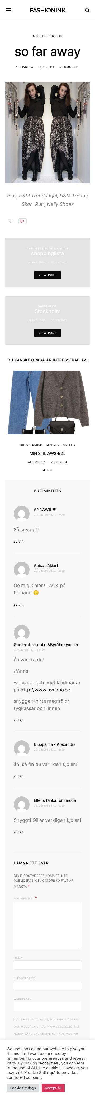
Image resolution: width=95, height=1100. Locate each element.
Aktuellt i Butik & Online (48, 248)
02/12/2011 (59, 320)
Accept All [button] (53, 1088)
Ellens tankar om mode (55, 800)
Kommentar (24, 898)
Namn (18, 957)
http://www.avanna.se (45, 689)
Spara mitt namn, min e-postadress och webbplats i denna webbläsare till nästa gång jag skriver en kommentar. (47, 1026)
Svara (19, 541)
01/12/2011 (46, 66)
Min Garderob (31, 444)
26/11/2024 (59, 462)
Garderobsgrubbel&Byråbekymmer (46, 644)
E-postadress (25, 978)
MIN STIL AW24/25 (48, 453)
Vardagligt (47, 306)
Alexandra (24, 66)
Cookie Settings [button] (23, 1088)
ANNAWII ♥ (45, 509)
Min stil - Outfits (47, 35)
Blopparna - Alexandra (55, 744)
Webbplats (22, 998)
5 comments (69, 66)
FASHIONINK (47, 10)
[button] (44, 470)
